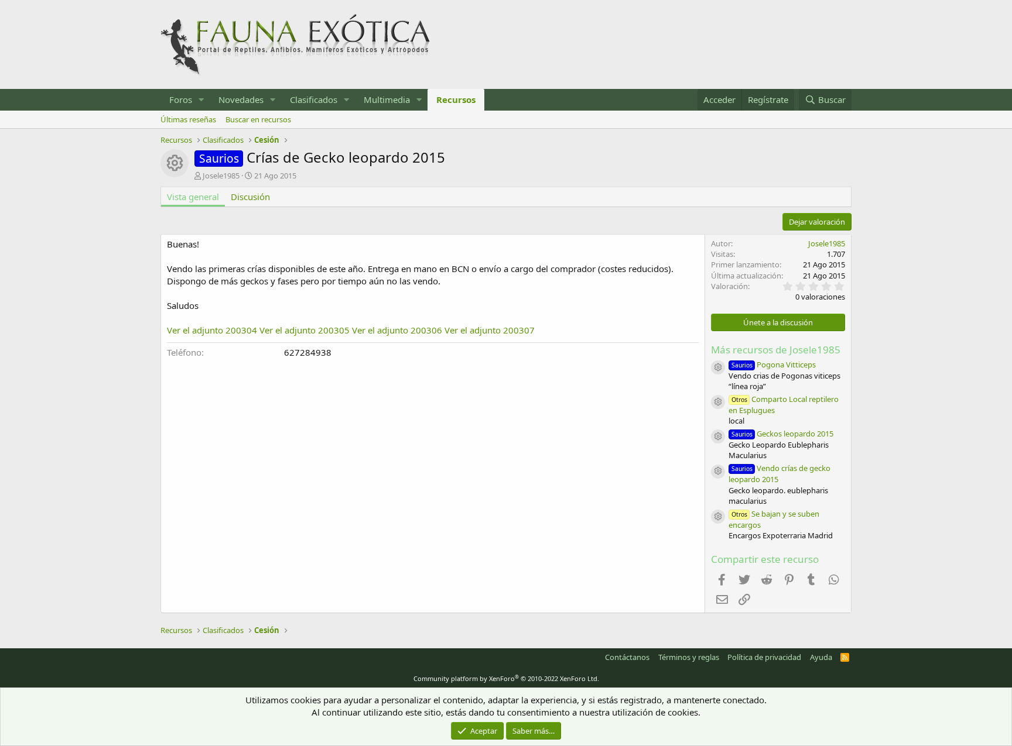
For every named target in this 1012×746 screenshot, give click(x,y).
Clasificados (313, 99)
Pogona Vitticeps (773, 364)
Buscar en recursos (258, 119)
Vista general (193, 196)
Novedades (241, 99)
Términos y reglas (688, 657)
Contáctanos (627, 657)
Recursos (456, 99)
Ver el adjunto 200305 (304, 330)
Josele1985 (221, 175)
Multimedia (387, 99)
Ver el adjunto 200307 (490, 330)
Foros (180, 99)
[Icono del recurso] (718, 367)
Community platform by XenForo (506, 678)
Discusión (250, 196)
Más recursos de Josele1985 (775, 349)
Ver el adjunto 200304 (212, 330)
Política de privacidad (764, 657)
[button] (201, 100)
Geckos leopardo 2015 (782, 433)
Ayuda (821, 657)
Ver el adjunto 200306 (397, 330)
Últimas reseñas (188, 119)
